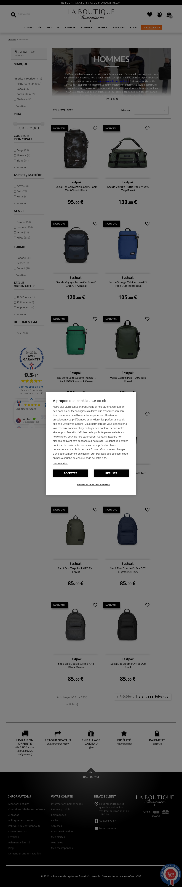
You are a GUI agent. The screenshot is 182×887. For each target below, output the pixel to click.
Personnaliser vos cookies (93, 484)
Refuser (111, 473)
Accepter (70, 473)
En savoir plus (60, 463)
